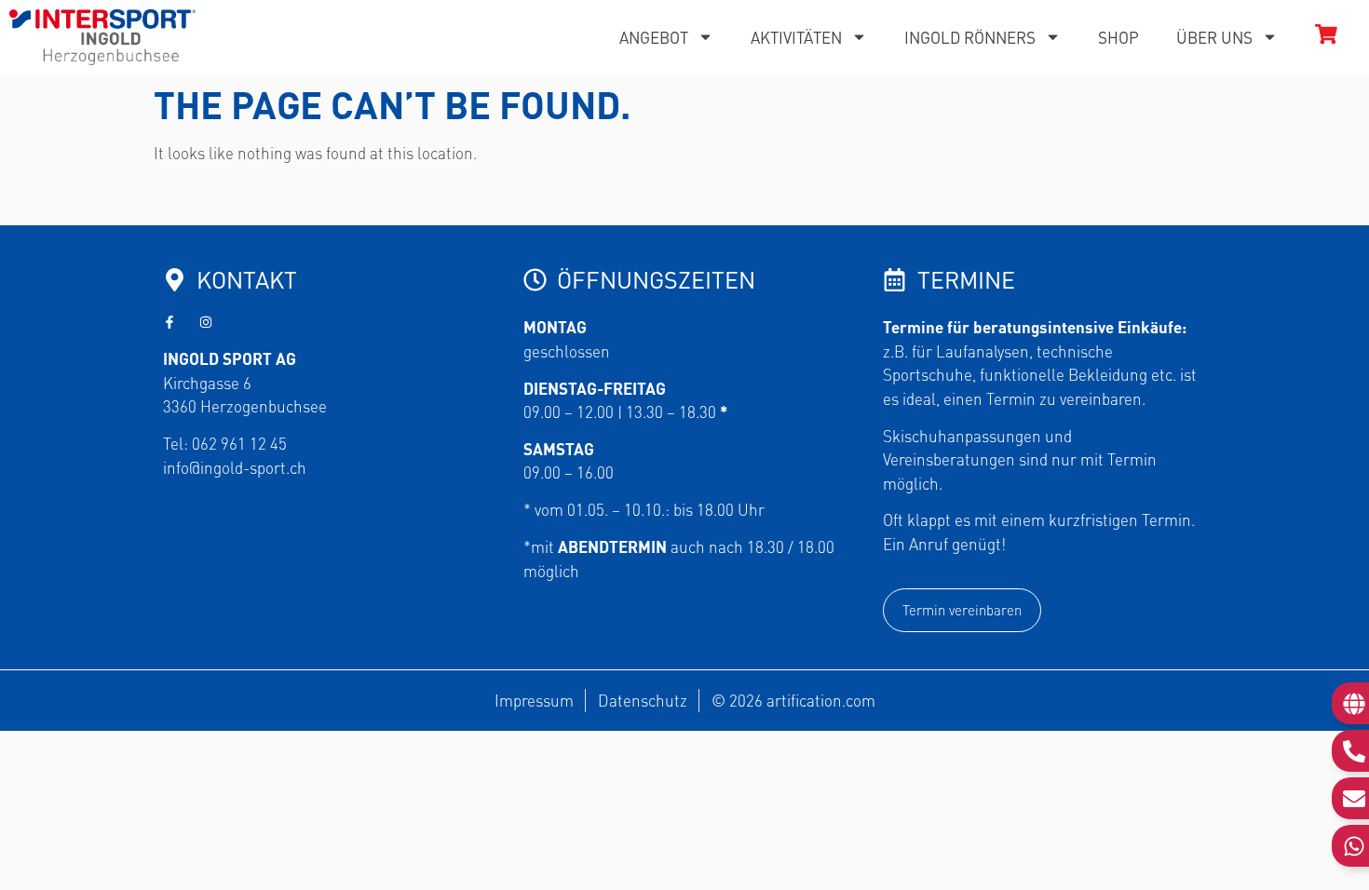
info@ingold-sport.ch (234, 467)
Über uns (1214, 37)
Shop (1118, 37)
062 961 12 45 (239, 443)
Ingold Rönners (970, 37)
